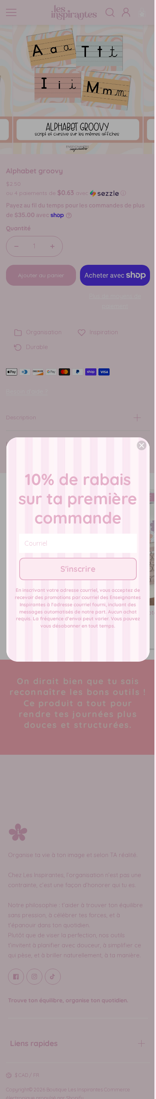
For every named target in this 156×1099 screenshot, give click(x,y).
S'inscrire (78, 569)
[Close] (141, 445)
